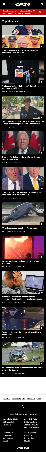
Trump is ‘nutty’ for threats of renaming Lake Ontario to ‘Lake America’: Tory (22, 193)
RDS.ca (27, 441)
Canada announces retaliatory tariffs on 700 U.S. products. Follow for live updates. (20, 12)
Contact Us (31, 398)
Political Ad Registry (31, 427)
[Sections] (4, 4)
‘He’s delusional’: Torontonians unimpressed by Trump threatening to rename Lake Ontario (23, 122)
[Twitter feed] (23, 406)
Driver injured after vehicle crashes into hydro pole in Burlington (22, 369)
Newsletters (16, 398)
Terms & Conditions (31, 425)
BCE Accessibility (9, 422)
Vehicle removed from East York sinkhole (20, 228)
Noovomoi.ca (29, 438)
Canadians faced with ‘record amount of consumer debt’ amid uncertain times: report (22, 298)
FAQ (23, 398)
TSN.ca (5, 441)
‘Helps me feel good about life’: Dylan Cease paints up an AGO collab (21, 87)
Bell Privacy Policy (31, 422)
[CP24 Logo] (23, 4)
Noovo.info (28, 435)
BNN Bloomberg (9, 438)
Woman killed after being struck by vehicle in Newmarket (21, 333)
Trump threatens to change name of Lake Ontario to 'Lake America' (20, 51)
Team (39, 398)
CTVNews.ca (7, 435)
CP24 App (6, 398)
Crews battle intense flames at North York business (20, 262)
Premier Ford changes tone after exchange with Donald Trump (21, 158)
